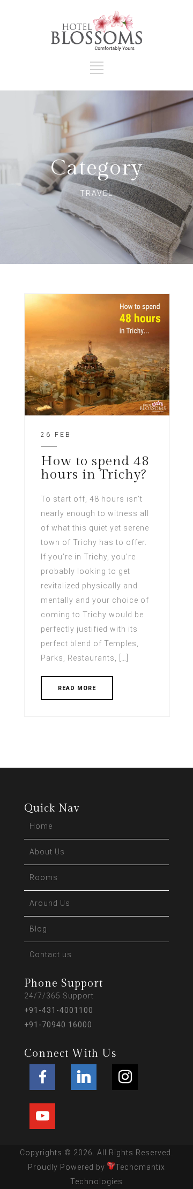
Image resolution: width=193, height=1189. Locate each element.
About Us (47, 851)
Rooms (43, 877)
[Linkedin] (83, 1077)
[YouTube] (42, 1116)
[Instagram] (125, 1077)
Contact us (50, 954)
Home (41, 826)
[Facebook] (42, 1077)
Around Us (49, 903)
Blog (38, 929)
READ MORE (77, 688)
